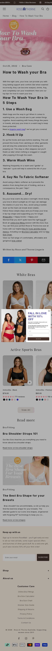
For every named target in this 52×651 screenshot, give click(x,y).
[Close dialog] (49, 310)
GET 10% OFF (38, 338)
